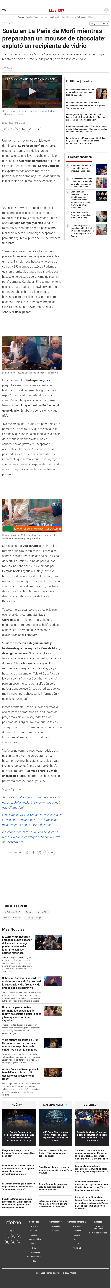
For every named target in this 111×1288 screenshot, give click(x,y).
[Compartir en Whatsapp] (4, 129)
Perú (34, 1248)
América (34, 1226)
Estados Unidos (34, 1239)
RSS (34, 1261)
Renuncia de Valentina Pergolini (47, 17)
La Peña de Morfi (12, 912)
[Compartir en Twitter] (17, 129)
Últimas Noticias (34, 1256)
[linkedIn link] (19, 1242)
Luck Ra (29, 17)
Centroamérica (34, 1252)
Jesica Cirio (42, 912)
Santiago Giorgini (34, 917)
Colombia (34, 1231)
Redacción (55, 1226)
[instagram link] (19, 1236)
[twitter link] (13, 1236)
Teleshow (7, 23)
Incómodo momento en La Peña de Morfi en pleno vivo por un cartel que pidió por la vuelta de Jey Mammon (31, 837)
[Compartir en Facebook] (11, 129)
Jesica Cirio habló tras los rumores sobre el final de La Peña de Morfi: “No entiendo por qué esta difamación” (31, 802)
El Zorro (91, 17)
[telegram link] (13, 1242)
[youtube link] (7, 1242)
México (34, 1244)
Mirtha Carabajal (12, 917)
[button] (4, 10)
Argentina (77, 1226)
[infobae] (55, 10)
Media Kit (77, 1248)
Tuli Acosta (81, 17)
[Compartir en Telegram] (29, 129)
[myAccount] (106, 10)
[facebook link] (7, 1236)
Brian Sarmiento (69, 17)
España (34, 1235)
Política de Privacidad (98, 1233)
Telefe (28, 912)
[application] (32, 91)
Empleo (55, 1231)
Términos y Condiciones (98, 1227)
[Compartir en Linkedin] (23, 129)
